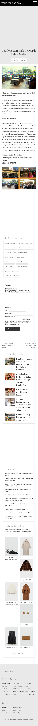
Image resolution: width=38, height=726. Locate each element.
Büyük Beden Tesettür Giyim (18, 693)
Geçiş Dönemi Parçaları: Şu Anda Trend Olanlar (18, 495)
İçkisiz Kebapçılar (9, 261)
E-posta (8, 313)
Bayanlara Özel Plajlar (30, 691)
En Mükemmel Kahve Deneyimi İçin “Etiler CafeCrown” (30, 345)
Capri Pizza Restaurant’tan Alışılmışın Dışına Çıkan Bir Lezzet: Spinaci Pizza (23, 404)
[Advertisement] (19, 27)
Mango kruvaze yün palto (26, 557)
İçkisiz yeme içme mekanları (12, 271)
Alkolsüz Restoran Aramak (25, 243)
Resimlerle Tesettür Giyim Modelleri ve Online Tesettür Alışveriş (11, 3)
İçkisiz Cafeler (20, 257)
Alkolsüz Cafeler (17, 238)
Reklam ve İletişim (18, 707)
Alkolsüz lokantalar (10, 243)
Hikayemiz (4, 707)
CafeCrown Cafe (9, 257)
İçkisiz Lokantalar (22, 261)
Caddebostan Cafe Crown (26, 248)
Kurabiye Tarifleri (17, 686)
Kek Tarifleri (16, 689)
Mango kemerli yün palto (26, 602)
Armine (26, 686)
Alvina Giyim (28, 689)
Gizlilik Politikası (17, 710)
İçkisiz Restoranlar (22, 266)
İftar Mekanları (28, 683)
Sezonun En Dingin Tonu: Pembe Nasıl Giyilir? (17, 513)
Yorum (8, 308)
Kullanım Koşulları (17, 713)
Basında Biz (5, 713)
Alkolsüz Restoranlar (19, 60)
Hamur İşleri (16, 683)
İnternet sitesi (10, 317)
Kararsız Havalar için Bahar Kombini (15, 509)
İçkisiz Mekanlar (9, 266)
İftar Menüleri (5, 691)
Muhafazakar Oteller (7, 694)
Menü (35, 3)
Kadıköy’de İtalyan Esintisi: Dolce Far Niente (24, 392)
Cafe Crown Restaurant (20, 252)
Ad (6, 310)
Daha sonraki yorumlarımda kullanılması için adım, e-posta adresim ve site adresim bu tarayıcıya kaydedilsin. (18, 322)
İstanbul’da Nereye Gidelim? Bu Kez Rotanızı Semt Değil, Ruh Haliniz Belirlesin (24, 364)
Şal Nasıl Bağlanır (6, 683)
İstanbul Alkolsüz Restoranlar (12, 275)
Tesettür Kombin (6, 689)
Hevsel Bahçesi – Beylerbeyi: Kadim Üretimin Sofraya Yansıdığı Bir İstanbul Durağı (23, 379)
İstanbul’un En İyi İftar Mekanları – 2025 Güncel (23, 417)
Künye (3, 710)
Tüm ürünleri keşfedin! (19, 653)
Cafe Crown (8, 252)
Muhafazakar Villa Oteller (29, 696)
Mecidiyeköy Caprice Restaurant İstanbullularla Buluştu (8, 345)
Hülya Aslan (5, 686)
